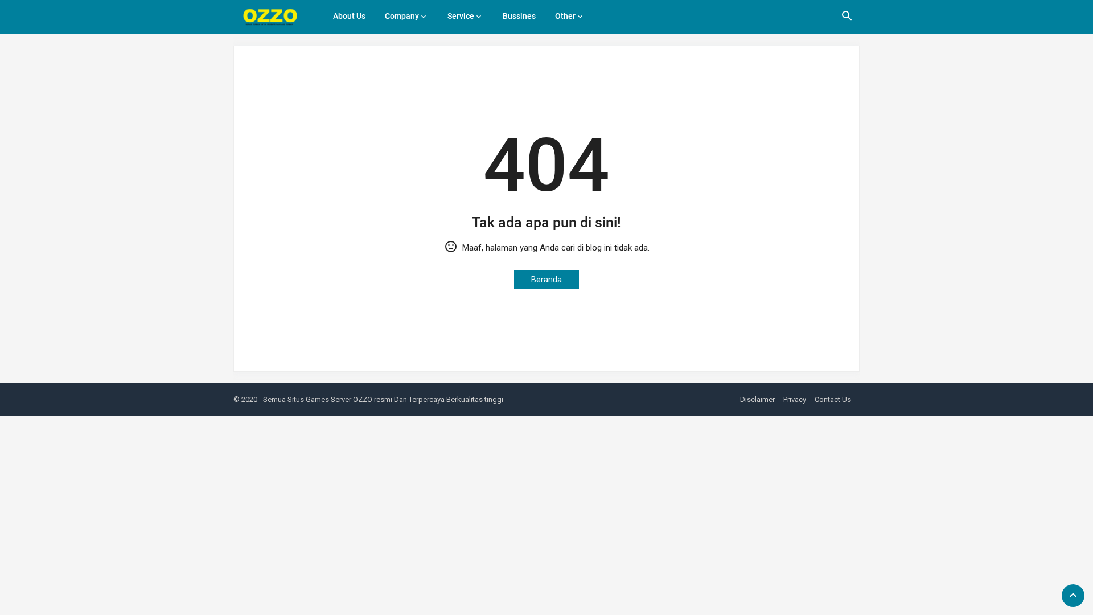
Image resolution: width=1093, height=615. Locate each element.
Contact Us (833, 399)
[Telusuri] (847, 19)
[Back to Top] (1073, 595)
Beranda (546, 279)
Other (565, 15)
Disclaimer (757, 399)
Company (402, 15)
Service (460, 15)
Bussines (519, 15)
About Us (349, 15)
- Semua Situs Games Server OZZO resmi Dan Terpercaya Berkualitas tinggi (381, 399)
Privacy (794, 399)
